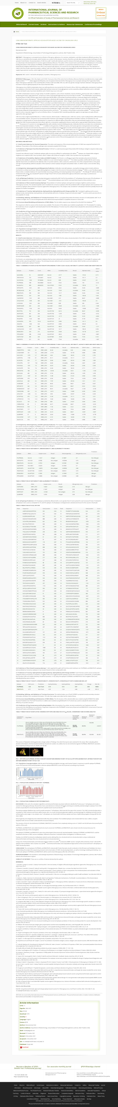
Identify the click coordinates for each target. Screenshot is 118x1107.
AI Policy (16, 1096)
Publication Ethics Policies (26, 1096)
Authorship (35, 1093)
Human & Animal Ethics (67, 1090)
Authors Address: (25, 1028)
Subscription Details (79, 1099)
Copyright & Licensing (65, 1096)
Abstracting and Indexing (85, 1088)
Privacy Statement (67, 1099)
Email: (21, 1030)
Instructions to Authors (52, 1085)
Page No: (22, 1008)
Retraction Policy (79, 1093)
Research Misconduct (53, 1093)
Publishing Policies (40, 1096)
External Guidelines (80, 1090)
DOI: (21, 1041)
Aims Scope (37, 1088)
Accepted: (23, 1039)
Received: (23, 1033)
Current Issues (40, 1085)
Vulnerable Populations (93, 1090)
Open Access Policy (52, 1096)
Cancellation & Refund (32, 1099)
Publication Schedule (71, 1088)
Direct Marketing (56, 1099)
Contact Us (77, 1085)
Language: (23, 1019)
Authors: (22, 1025)
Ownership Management (57, 1088)
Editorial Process (98, 1088)
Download (25, 1047)
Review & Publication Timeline (51, 1090)
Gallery (84, 1085)
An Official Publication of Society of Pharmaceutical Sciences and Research (53, 18)
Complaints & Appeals (67, 1093)
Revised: (22, 1036)
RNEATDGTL (20, 689)
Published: (23, 1044)
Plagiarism (43, 1093)
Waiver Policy (101, 1096)
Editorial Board (30, 1085)
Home (17, 31)
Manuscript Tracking (94, 1085)
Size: (21, 1011)
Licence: (22, 1022)
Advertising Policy (45, 1099)
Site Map (89, 1099)
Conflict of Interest (25, 1093)
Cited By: (22, 1017)
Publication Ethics (90, 1093)
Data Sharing (101, 1093)
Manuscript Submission (66, 1085)
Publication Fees (91, 1096)
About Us (21, 1085)
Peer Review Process (36, 1090)
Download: (23, 1014)
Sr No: (22, 1005)
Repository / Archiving (79, 1096)
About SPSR (45, 1088)
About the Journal (27, 1088)
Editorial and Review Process (20, 1090)
